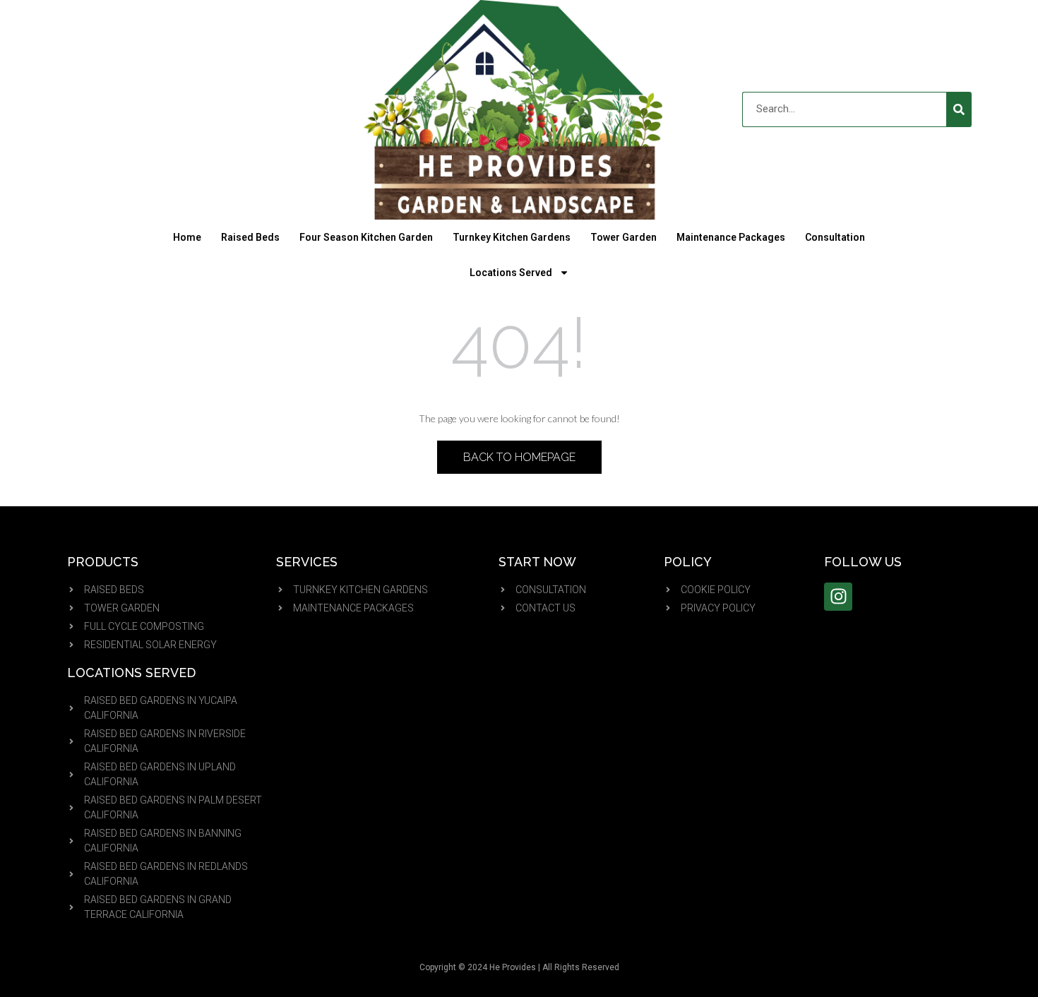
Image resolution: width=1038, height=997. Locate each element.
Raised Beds (250, 237)
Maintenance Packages (730, 237)
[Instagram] (838, 597)
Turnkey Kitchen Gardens (512, 237)
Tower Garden (623, 237)
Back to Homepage (519, 457)
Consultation (835, 237)
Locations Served (511, 272)
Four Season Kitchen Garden (366, 237)
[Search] (959, 109)
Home (187, 237)
